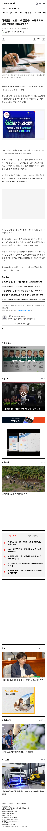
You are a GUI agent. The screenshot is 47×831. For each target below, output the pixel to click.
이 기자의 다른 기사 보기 (22, 324)
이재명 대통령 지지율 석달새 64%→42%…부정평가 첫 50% (23, 299)
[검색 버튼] (40, 3)
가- (34, 38)
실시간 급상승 (33, 535)
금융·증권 (27, 12)
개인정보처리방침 (21, 803)
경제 (15, 12)
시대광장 (5, 462)
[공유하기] (36, 3)
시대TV (5, 378)
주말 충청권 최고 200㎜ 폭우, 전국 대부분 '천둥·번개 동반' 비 (23, 295)
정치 (11, 12)
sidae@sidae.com (24, 310)
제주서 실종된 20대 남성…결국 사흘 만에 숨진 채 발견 (21, 286)
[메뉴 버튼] (43, 3)
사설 (3, 648)
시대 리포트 (6, 342)
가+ (43, 38)
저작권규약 (12, 803)
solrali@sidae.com (19, 316)
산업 (20, 12)
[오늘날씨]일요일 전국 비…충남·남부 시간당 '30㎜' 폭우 (22, 290)
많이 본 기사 (13, 535)
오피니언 (5, 12)
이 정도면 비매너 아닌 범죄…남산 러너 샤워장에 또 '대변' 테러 (23, 282)
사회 (39, 12)
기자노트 (5, 759)
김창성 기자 (7, 28)
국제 (34, 12)
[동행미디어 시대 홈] (8, 3)
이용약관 (4, 803)
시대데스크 (6, 720)
